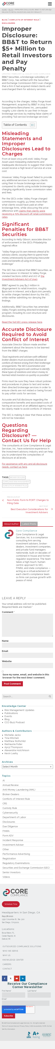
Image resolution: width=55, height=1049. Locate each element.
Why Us (6, 955)
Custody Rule (10, 808)
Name (5, 641)
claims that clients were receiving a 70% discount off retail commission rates (27, 214)
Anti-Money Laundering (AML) (19, 789)
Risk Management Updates (19, 710)
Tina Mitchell (11, 738)
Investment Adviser (13, 844)
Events (8, 716)
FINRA (6, 831)
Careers (7, 964)
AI (4, 780)
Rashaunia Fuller (13, 744)
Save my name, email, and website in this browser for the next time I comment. (26, 676)
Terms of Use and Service (10, 1026)
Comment (8, 612)
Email (5, 651)
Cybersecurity (10, 812)
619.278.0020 (7, 916)
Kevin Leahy (11, 753)
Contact (7, 969)
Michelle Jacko (12, 735)
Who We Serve (10, 951)
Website (7, 661)
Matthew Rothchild (14, 741)
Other (6, 849)
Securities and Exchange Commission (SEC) (26, 867)
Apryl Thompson (13, 747)
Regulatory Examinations (16, 863)
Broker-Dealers (17, 477)
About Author (11, 524)
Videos (6, 877)
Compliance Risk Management (16, 482)
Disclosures (8, 23)
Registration (9, 858)
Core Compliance (42, 74)
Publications (11, 713)
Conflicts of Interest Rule (24, 20)
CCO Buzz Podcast (14, 722)
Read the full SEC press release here (22, 322)
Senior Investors (11, 872)
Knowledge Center (13, 960)
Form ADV (8, 835)
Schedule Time (11, 904)
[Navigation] (50, 4)
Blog (4, 20)
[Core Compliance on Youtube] (16, 978)
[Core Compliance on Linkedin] (22, 978)
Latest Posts (29, 524)
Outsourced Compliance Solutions (22, 946)
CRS (5, 803)
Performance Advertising (16, 854)
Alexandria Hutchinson (16, 750)
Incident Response (13, 840)
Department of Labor (14, 817)
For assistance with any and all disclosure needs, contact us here (24, 465)
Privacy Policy (24, 1026)
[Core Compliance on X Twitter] (10, 978)
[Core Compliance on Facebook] (4, 978)
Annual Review (11, 785)
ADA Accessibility (36, 1026)
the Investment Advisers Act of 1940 (23, 278)
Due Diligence (10, 826)
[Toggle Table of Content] (31, 125)
